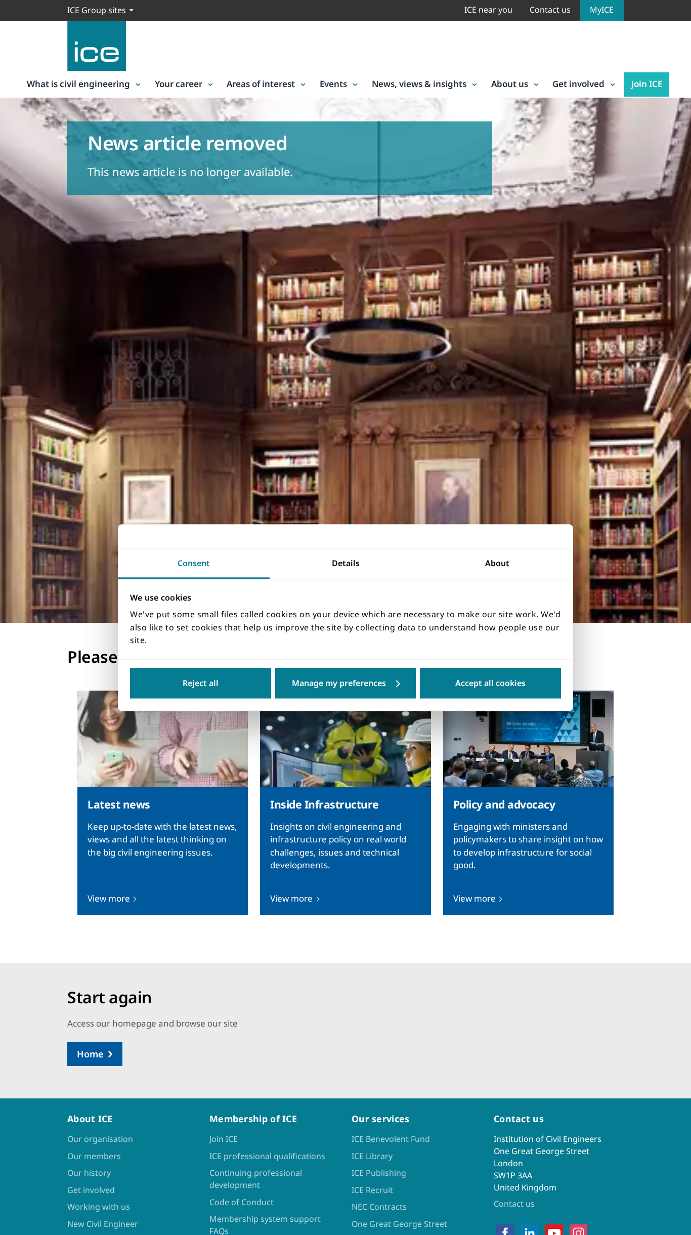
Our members (94, 1156)
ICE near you (488, 9)
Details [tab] (346, 563)
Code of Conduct (241, 1202)
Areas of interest (261, 84)
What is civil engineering (78, 84)
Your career (178, 84)
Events (333, 84)
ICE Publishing (379, 1172)
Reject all (201, 683)
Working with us (98, 1206)
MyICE (602, 9)
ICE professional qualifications (267, 1156)
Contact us (550, 9)
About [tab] (497, 563)
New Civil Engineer (102, 1223)
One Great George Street (399, 1223)
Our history (89, 1172)
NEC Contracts (379, 1206)
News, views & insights (419, 84)
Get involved (578, 84)
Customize (345, 683)
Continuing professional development (255, 1178)
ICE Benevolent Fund (391, 1138)
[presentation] (162, 803)
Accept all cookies (490, 683)
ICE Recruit (372, 1190)
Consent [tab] (194, 563)
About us (509, 84)
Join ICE (646, 84)
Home (90, 1054)
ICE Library (372, 1156)
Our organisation (100, 1138)
